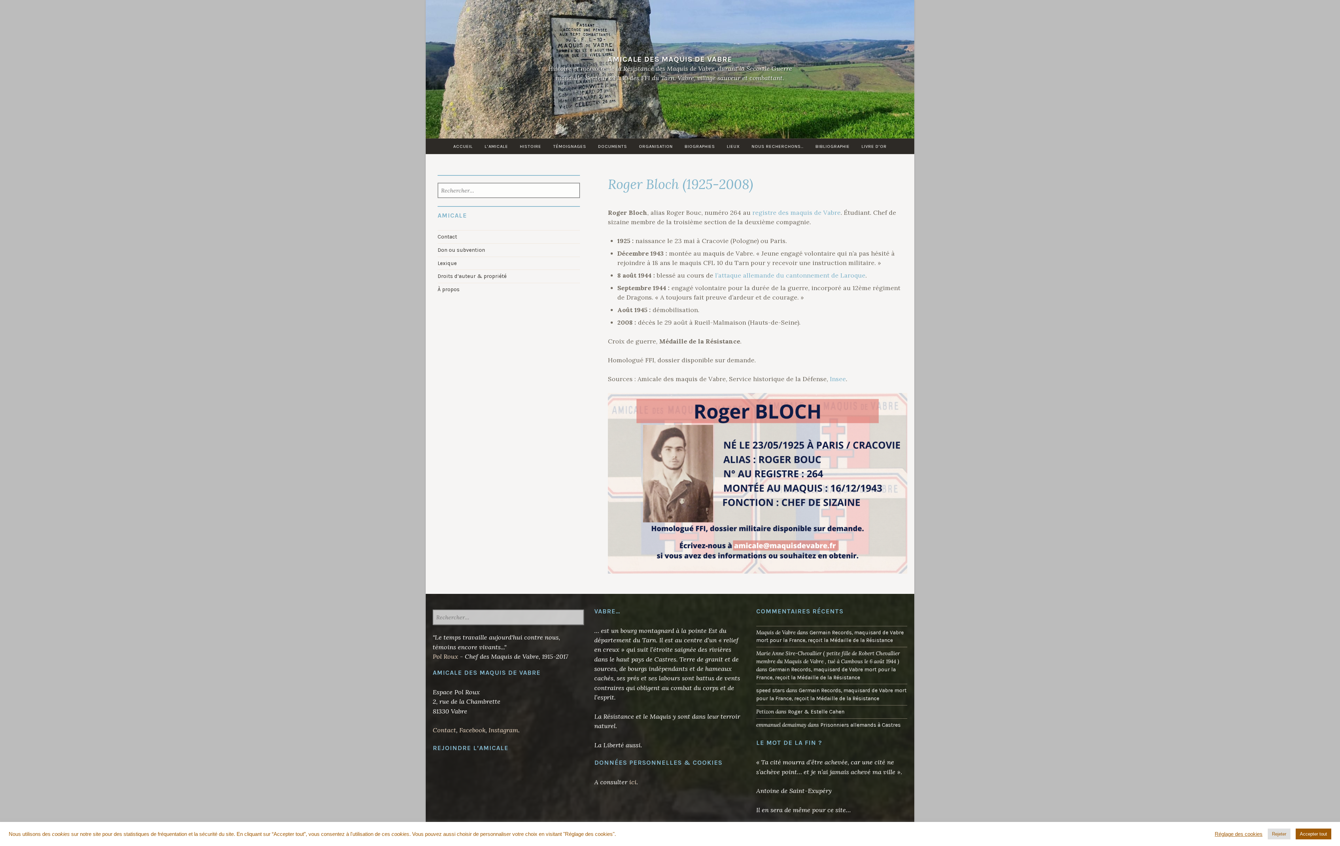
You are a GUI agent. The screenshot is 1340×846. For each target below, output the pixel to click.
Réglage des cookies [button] (1239, 834)
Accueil (463, 146)
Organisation (656, 146)
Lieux (733, 146)
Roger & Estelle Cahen (816, 712)
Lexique (447, 263)
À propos (449, 289)
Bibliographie (833, 146)
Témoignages (569, 146)
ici (632, 782)
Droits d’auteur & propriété (472, 276)
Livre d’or (874, 146)
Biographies (700, 146)
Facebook (472, 730)
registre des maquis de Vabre (796, 213)
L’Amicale (496, 146)
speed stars (770, 690)
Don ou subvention (461, 250)
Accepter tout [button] (1313, 834)
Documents (612, 146)
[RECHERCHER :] (509, 191)
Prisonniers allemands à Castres (860, 725)
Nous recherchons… (778, 146)
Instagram (503, 730)
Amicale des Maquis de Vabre (670, 59)
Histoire (530, 146)
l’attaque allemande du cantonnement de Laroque (790, 275)
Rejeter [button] (1279, 834)
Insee (838, 379)
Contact (447, 237)
